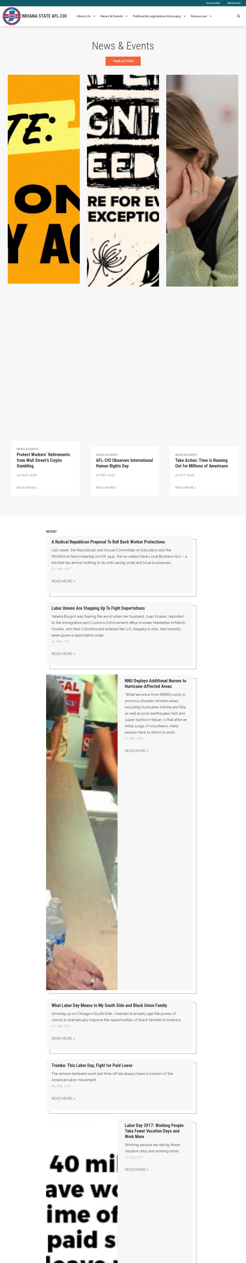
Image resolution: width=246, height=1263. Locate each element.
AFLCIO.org (213, 3)
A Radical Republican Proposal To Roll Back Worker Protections (108, 542)
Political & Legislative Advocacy (157, 16)
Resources (199, 16)
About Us (84, 16)
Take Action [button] (123, 61)
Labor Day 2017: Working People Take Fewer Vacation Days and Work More (154, 1131)
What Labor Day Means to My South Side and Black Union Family (109, 1005)
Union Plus (234, 3)
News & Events (111, 16)
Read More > (63, 581)
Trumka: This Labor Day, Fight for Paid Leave (92, 1065)
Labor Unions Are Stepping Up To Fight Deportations (98, 608)
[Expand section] (94, 16)
